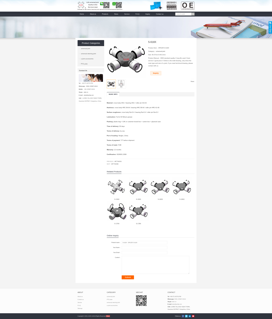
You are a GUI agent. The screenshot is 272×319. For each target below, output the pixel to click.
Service (127, 14)
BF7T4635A (118, 161)
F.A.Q (137, 14)
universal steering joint (88, 53)
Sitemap (80, 308)
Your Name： (117, 247)
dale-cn (86, 92)
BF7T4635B (114, 164)
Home (82, 14)
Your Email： (117, 252)
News (116, 14)
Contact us (160, 14)
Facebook (183, 316)
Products (105, 14)
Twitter (186, 316)
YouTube (193, 316)
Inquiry (147, 14)
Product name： (116, 242)
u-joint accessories (87, 59)
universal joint (160, 51)
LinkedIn (189, 316)
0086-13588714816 (92, 86)
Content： (118, 257)
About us (93, 14)
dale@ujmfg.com (89, 95)
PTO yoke (84, 64)
